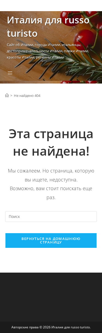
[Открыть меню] (10, 73)
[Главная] (7, 95)
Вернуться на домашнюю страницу (51, 240)
